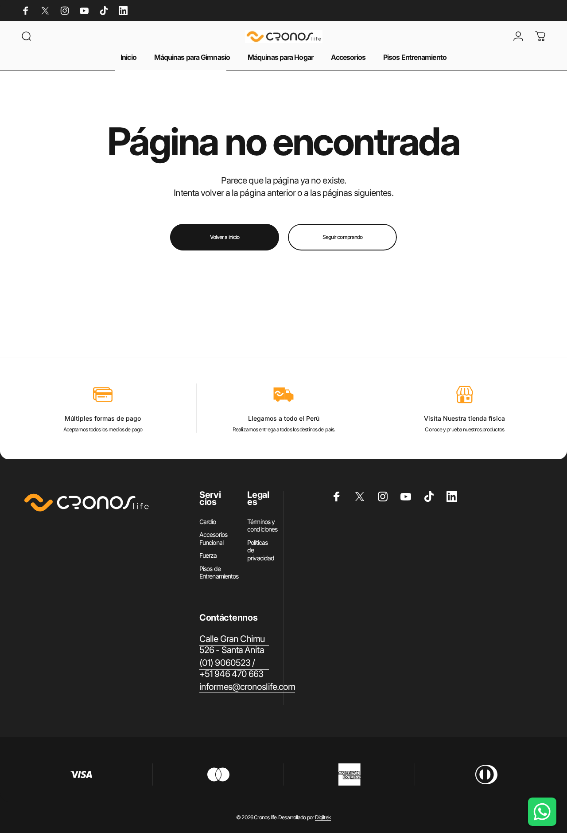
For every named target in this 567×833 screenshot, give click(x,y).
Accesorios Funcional (213, 538)
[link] (234, 645)
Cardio (207, 521)
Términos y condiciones (262, 525)
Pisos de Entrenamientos (218, 572)
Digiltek (323, 817)
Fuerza (208, 555)
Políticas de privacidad (260, 550)
